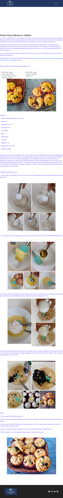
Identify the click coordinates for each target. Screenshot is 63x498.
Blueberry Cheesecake (36, 58)
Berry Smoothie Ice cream (48, 58)
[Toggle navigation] (56, 3)
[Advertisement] (31, 18)
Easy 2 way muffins (11, 60)
